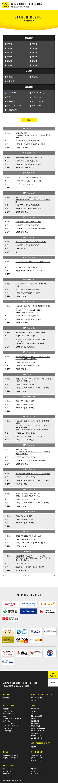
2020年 (9, 57)
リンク (33, 771)
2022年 (9, 52)
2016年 (9, 65)
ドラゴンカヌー (37, 101)
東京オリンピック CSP (24, 516)
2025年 (34, 44)
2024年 (9, 48)
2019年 (34, 57)
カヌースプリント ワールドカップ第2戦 (31, 242)
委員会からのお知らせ (10, 755)
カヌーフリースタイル (15, 106)
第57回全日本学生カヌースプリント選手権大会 (33, 474)
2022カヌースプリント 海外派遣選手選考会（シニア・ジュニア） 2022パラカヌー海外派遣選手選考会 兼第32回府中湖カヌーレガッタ (33, 309)
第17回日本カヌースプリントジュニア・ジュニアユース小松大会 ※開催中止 (33, 358)
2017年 (34, 61)
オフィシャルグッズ (37, 731)
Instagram (36, 758)
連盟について (35, 709)
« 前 (4, 575)
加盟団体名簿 (35, 718)
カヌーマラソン (37, 106)
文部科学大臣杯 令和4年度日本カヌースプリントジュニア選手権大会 (33, 135)
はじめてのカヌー (9, 771)
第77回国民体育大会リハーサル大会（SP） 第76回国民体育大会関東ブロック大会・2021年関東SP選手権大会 (33, 558)
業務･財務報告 (35, 723)
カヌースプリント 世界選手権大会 (28, 177)
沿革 (32, 713)
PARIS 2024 (34, 700)
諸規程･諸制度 (35, 726)
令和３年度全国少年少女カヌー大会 (28, 536)
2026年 (9, 44)
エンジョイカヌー (9, 769)
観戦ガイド (7, 774)
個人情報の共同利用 (37, 738)
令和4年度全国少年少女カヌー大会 (28, 222)
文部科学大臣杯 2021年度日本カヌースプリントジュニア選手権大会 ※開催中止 (33, 452)
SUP (8, 97)
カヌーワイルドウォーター (12, 718)
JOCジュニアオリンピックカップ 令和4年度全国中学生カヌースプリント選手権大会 (33, 200)
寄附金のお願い (36, 736)
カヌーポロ (11, 101)
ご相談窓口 (34, 769)
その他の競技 (12, 110)
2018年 (9, 61)
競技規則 (34, 747)
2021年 (34, 52)
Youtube (35, 760)
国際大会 (35, 77)
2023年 (34, 48)
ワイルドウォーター (39, 97)
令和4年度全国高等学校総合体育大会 (29, 157)
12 (35, 575)
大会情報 (6, 698)
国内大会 (10, 77)
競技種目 (6, 709)
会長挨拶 (34, 711)
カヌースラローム (38, 93)
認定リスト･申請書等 (38, 728)
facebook (36, 755)
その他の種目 (7, 731)
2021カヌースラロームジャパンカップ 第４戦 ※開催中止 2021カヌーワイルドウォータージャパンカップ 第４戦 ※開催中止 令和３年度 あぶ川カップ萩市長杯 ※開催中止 (33, 425)
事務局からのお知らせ (10, 758)
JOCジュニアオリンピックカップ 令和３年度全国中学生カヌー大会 (28, 495)
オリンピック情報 (36, 698)
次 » (53, 575)
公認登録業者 (35, 721)
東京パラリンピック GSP (25, 401)
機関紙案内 (34, 733)
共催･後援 (10, 81)
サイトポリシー (36, 774)
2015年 (34, 65)
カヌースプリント (13, 93)
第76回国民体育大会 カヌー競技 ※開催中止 (31, 332)
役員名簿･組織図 (36, 716)
